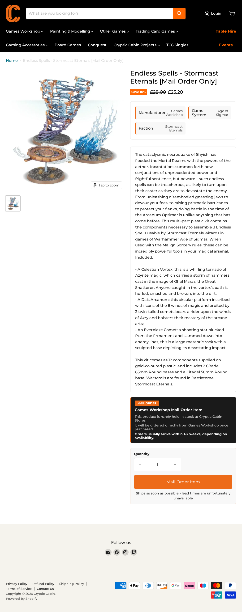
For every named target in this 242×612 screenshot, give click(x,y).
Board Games (68, 45)
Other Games (113, 31)
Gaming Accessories (26, 45)
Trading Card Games (156, 31)
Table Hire (226, 31)
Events (226, 45)
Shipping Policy (71, 584)
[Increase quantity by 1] (175, 464)
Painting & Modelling (70, 31)
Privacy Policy (16, 584)
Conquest (97, 45)
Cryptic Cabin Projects (135, 45)
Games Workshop (23, 31)
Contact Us (45, 589)
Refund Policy (43, 584)
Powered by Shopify (21, 598)
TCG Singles (177, 45)
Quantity (141, 454)
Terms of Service (19, 589)
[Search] (179, 13)
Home (12, 61)
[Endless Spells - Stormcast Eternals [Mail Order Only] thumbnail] (12, 203)
